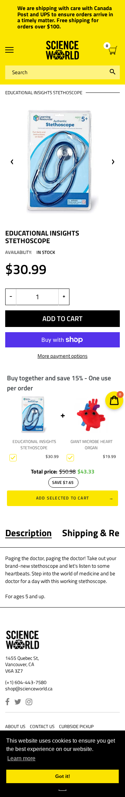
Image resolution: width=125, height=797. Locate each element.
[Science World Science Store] (62, 50)
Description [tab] (28, 533)
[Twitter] (17, 703)
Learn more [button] (21, 758)
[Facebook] (7, 703)
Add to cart (62, 318)
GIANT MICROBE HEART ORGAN (91, 444)
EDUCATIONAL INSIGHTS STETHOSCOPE (34, 444)
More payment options (63, 356)
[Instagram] (29, 703)
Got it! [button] (62, 776)
